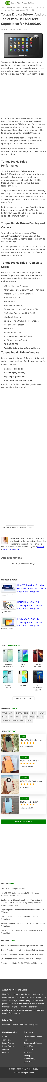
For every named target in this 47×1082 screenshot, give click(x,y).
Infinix (4, 717)
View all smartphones (22, 698)
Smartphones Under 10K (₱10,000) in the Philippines (22, 959)
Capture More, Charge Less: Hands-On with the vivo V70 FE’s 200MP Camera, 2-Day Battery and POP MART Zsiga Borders (22, 902)
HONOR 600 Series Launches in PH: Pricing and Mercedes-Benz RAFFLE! (20, 894)
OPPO (25, 717)
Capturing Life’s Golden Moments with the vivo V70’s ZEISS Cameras (22, 911)
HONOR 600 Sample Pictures (13, 889)
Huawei (42, 713)
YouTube (23, 1025)
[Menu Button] (2, 3)
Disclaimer (28, 1062)
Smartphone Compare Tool (33, 1038)
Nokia (18, 717)
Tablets (23, 527)
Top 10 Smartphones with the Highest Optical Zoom (22, 946)
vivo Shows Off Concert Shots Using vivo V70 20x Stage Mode (21, 931)
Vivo (22, 721)
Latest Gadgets (12, 527)
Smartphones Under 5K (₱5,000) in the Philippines (21, 963)
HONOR (33, 713)
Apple (4, 713)
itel (11, 717)
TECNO (15, 721)
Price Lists (6, 1052)
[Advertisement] (23, 96)
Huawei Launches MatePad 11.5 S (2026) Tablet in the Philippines (23, 924)
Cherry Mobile (22, 713)
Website (40, 546)
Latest (11, 645)
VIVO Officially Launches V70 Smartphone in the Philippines (20, 917)
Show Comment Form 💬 (23, 563)
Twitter (15, 1025)
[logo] (7, 3)
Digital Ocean (28, 1073)
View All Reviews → (23, 822)
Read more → (14, 1013)
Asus (11, 713)
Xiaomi (29, 721)
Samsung (6, 721)
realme (40, 717)
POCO (32, 717)
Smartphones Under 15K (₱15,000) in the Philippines (22, 954)
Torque (30, 527)
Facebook (7, 549)
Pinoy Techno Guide (17, 990)
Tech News (11, 8)
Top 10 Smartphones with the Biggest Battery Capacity (23, 950)
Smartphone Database (33, 1043)
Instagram (17, 549)
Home (3, 8)
